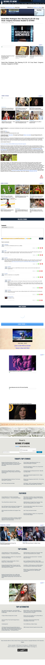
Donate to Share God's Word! (22, 348)
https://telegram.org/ (15, 432)
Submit (39, 452)
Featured (5, 3)
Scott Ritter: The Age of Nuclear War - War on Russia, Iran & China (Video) (10, 561)
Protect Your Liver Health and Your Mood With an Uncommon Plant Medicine (33, 616)
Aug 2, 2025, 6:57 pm (11, 287)
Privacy (19, 640)
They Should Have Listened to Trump (9, 502)
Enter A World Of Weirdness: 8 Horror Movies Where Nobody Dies (21, 211)
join (6, 131)
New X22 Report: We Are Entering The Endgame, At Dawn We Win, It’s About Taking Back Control (12, 507)
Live (41, 3)
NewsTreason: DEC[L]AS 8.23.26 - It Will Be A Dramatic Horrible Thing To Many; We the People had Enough (11, 471)
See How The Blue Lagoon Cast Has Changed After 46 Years (20, 601)
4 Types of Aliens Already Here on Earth (9, 615)
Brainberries (4, 107)
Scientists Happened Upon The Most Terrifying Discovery (22, 122)
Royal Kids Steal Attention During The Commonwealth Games (8, 544)
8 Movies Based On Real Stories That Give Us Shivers (20, 371)
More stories (16, 13)
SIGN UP (17, 446)
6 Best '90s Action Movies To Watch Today (31, 543)
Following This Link (33, 171)
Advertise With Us (7, 640)
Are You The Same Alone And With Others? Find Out (20, 403)
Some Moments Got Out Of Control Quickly (18, 387)
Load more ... (22, 324)
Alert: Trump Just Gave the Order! (8, 483)
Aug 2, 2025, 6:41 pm (7, 263)
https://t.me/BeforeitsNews (34, 432)
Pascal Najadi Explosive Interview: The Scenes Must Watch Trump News (11, 480)
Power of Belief (24, 3)
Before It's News (10, 1)
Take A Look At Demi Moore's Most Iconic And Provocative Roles (8, 109)
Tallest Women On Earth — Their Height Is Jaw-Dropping (8, 122)
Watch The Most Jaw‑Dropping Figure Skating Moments (7, 210)
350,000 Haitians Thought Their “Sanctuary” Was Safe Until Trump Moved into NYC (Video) (33, 503)
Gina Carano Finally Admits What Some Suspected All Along (36, 109)
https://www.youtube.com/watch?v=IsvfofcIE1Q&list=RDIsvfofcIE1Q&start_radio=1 (25, 261)
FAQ (12, 640)
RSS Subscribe (40, 640)
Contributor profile (11, 13)
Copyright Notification (32, 640)
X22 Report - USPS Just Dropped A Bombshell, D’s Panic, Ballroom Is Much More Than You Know (33, 484)
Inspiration (37, 3)
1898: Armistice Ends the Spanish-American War (33, 627)
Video (43, 3)
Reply (34, 277)
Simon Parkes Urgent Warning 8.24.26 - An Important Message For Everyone (32, 463)
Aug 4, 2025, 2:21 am (11, 300)
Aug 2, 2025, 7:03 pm (11, 294)
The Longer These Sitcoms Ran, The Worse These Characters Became (36, 197)
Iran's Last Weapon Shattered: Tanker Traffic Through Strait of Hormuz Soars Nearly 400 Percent (34, 561)
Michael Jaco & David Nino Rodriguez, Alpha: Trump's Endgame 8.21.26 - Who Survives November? (32, 570)
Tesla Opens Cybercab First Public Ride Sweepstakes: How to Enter (31, 620)
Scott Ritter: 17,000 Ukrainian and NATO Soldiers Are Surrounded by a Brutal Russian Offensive (33, 566)
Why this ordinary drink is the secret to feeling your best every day (36, 211)
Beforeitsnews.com (9, 7)
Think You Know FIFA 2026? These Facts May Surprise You (7, 197)
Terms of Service (24, 640)
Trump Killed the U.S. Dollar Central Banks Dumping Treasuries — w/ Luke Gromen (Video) (11, 497)
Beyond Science (18, 3)
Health (13, 3)
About (2, 640)
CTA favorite (32, 208)
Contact (15, 640)
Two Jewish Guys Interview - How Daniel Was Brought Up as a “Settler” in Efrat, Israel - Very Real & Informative (11, 611)
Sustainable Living (31, 3)
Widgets (22, 642)
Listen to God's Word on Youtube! (22, 345)
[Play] (22, 335)
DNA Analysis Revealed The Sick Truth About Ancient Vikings (21, 109)
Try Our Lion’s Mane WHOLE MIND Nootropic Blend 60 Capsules (13, 143)
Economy (9, 3)
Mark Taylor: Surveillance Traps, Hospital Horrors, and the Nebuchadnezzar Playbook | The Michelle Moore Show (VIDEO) (33, 497)
